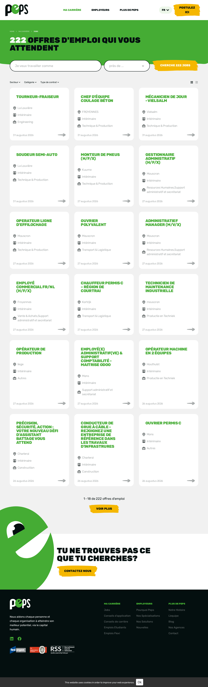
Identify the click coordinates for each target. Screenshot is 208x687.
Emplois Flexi (112, 633)
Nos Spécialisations (148, 615)
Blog (171, 621)
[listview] (196, 82)
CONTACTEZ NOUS (77, 571)
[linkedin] (12, 639)
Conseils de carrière (116, 621)
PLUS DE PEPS (129, 10)
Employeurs (100, 10)
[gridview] (191, 82)
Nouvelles (142, 627)
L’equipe (174, 615)
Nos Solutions (144, 621)
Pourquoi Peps (145, 609)
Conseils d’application (117, 615)
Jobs (107, 609)
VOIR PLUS (104, 508)
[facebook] (19, 639)
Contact (173, 633)
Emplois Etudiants (115, 627)
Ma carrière (72, 10)
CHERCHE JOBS (175, 65)
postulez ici (187, 10)
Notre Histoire (177, 609)
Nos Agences (176, 627)
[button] (165, 10)
